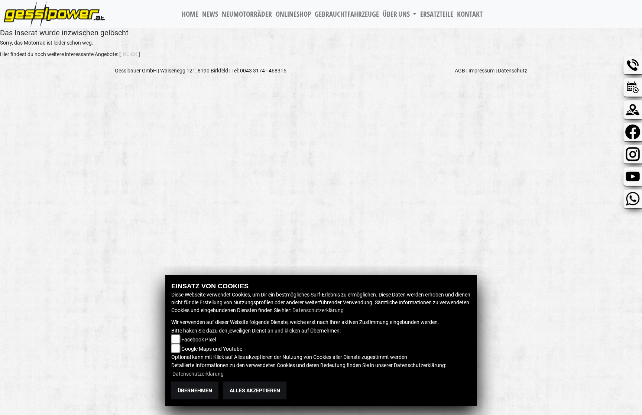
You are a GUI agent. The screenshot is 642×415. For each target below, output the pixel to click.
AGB (460, 71)
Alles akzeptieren (255, 390)
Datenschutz (512, 71)
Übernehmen (195, 390)
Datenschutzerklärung (318, 310)
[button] (399, 14)
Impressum (482, 71)
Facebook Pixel (198, 340)
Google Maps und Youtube (211, 349)
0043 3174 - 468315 (263, 71)
